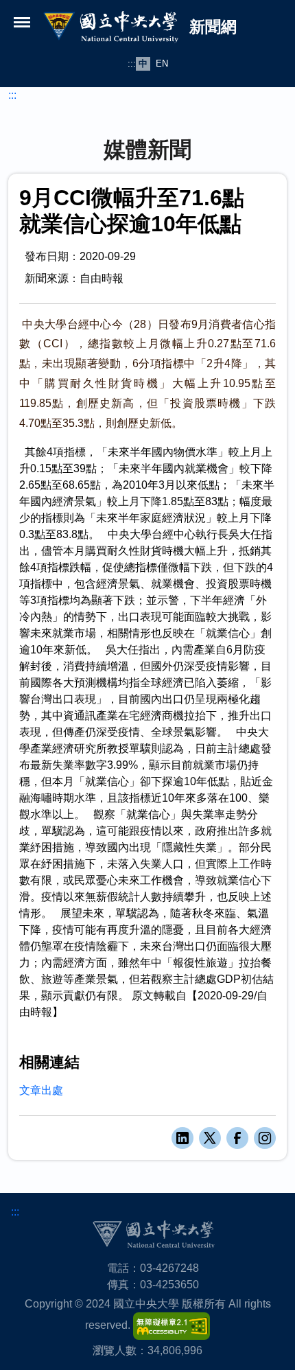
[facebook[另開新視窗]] (237, 1138)
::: (132, 63)
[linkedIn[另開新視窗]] (182, 1138)
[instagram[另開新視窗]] (265, 1138)
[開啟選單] (22, 22)
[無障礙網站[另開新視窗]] (171, 1326)
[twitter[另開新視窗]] (210, 1138)
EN (162, 63)
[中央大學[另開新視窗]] (153, 1234)
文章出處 (41, 1090)
